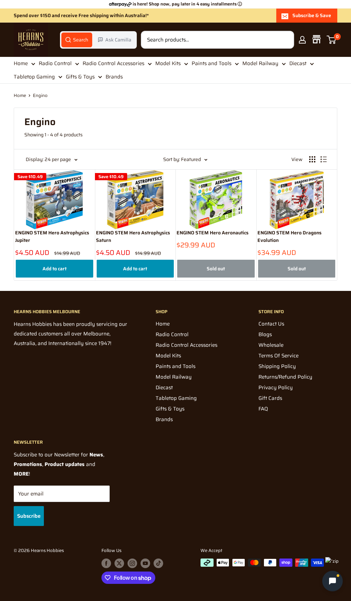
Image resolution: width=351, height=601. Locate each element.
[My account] (302, 40)
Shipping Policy (277, 366)
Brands (114, 77)
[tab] (76, 40)
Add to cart (54, 268)
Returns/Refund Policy (285, 377)
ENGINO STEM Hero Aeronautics (213, 232)
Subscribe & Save (311, 15)
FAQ (263, 409)
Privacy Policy (275, 387)
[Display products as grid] (312, 159)
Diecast (297, 63)
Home (21, 63)
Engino (40, 95)
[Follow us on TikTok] (158, 563)
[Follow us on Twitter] (119, 563)
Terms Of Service (278, 356)
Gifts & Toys (80, 77)
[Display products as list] (323, 159)
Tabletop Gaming (34, 77)
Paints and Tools (211, 63)
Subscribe (28, 516)
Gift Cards (270, 398)
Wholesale (270, 345)
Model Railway (260, 63)
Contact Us (271, 324)
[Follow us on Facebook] (106, 563)
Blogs (265, 334)
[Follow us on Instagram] (132, 563)
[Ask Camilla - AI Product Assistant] (332, 582)
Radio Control (55, 63)
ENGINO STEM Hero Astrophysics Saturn (133, 236)
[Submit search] (285, 40)
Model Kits (168, 63)
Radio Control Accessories (113, 63)
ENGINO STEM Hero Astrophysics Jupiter (52, 236)
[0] (331, 40)
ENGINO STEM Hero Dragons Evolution (289, 236)
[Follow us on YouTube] (145, 563)
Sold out (216, 268)
